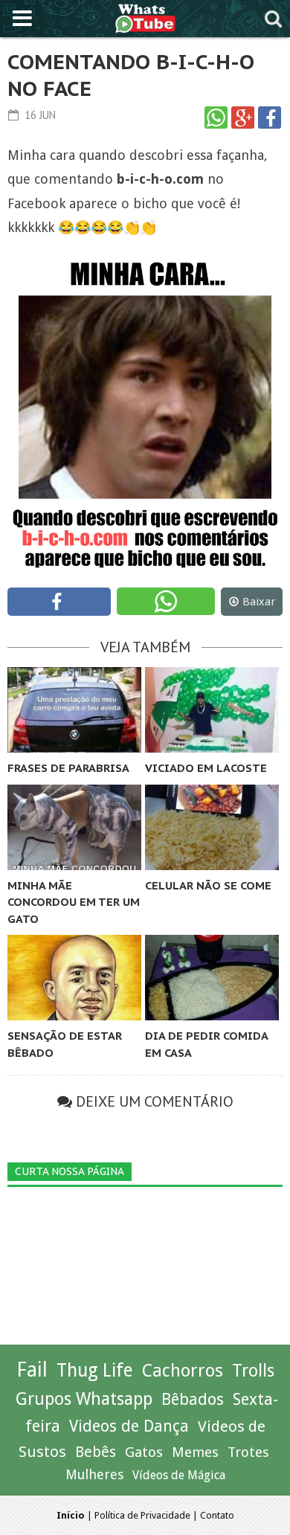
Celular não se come (208, 885)
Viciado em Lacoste (206, 768)
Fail (32, 1369)
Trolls (253, 1370)
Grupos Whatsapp (84, 1399)
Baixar (258, 601)
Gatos (144, 1452)
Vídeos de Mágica (178, 1475)
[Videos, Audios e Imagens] (145, 16)
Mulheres (94, 1474)
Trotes (248, 1452)
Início (71, 1515)
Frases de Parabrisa (68, 768)
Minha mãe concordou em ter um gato (73, 902)
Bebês (95, 1452)
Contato (217, 1515)
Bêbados (192, 1399)
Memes (195, 1452)
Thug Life (95, 1370)
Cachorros (182, 1370)
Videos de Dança (129, 1426)
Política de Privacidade (142, 1515)
